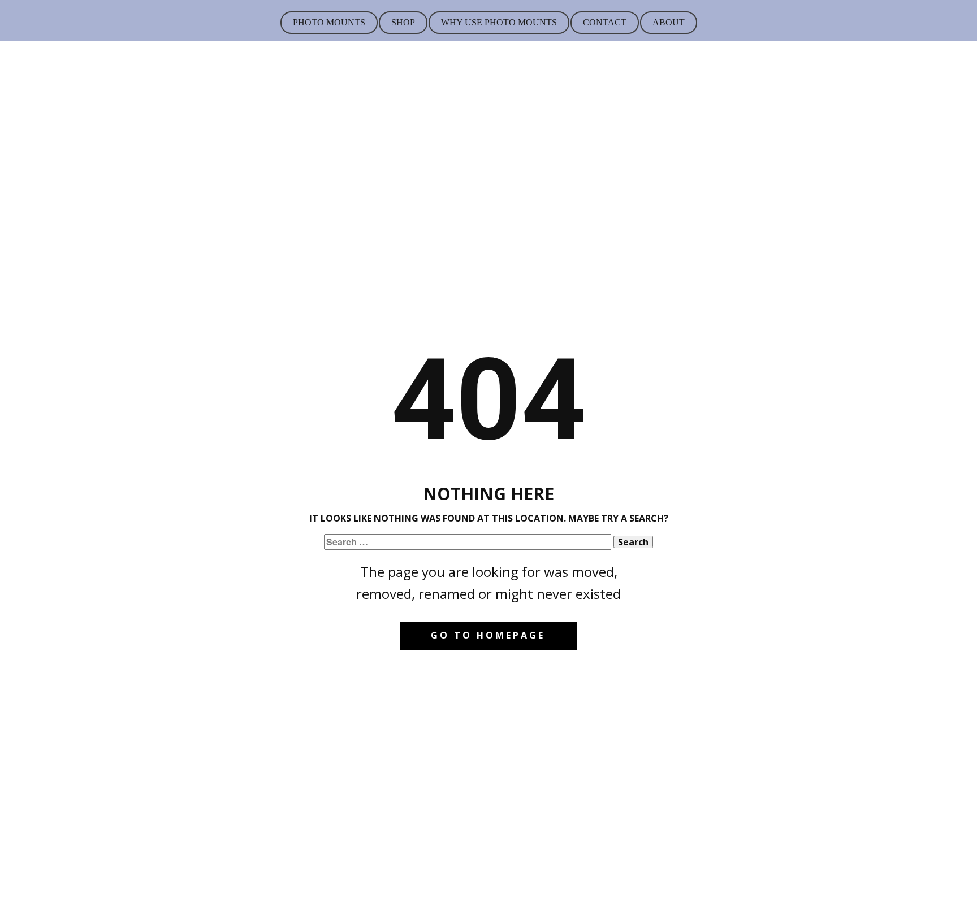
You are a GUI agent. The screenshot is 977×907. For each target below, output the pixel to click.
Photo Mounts (329, 22)
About (668, 22)
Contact (604, 22)
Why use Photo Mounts (499, 22)
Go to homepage (488, 635)
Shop (403, 22)
